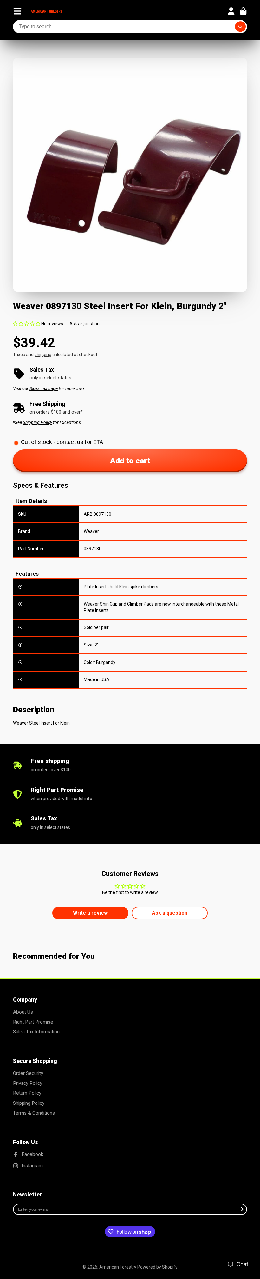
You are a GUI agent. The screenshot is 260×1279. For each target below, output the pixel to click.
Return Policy (27, 1093)
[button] (26, 323)
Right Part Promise (33, 1022)
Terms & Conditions (34, 1113)
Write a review (90, 913)
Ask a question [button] (169, 913)
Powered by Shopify (157, 1266)
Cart (243, 11)
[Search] (240, 26)
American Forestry (117, 1266)
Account (231, 11)
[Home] (46, 11)
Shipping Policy (28, 1103)
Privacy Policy (27, 1083)
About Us (23, 1012)
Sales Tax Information (36, 1032)
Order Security (28, 1073)
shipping (43, 354)
